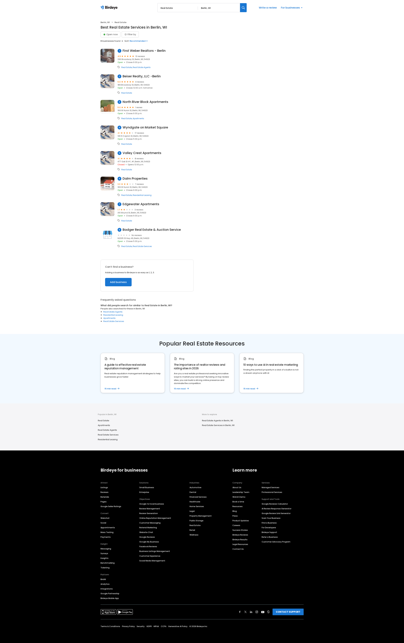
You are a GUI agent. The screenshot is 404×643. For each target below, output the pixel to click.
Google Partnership (110, 593)
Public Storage (196, 520)
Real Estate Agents (142, 67)
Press (235, 516)
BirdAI (103, 579)
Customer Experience (149, 556)
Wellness (194, 534)
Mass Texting (107, 532)
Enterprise (144, 492)
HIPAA (156, 626)
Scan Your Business (271, 518)
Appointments (108, 527)
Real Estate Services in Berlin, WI (218, 425)
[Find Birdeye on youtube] (262, 612)
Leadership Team (240, 492)
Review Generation (148, 513)
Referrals (105, 497)
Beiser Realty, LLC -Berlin (142, 76)
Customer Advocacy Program (276, 541)
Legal (192, 511)
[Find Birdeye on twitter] (245, 612)
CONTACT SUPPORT (288, 611)
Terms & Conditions (110, 626)
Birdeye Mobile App (110, 598)
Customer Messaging (149, 522)
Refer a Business (270, 537)
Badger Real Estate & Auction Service (152, 230)
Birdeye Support (269, 532)
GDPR (149, 626)
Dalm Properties (135, 179)
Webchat (105, 518)
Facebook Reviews (148, 546)
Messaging (106, 548)
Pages (104, 501)
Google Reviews (147, 537)
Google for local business (151, 504)
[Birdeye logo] (110, 8)
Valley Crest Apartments (142, 153)
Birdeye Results (239, 539)
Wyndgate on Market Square (145, 127)
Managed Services (270, 487)
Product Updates (240, 520)
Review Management (149, 508)
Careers (236, 525)
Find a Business (269, 522)
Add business (118, 282)
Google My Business (149, 541)
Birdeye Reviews (240, 534)
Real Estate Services (142, 246)
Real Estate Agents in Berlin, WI (217, 420)
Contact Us (238, 549)
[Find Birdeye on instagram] (256, 612)
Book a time (238, 501)
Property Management (201, 516)
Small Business (146, 487)
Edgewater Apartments (141, 204)
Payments (106, 537)
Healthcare (195, 501)
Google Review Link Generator (276, 513)
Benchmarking (108, 563)
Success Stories (240, 530)
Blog (234, 511)
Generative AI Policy (177, 626)
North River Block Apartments (145, 102)
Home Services (197, 506)
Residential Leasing (142, 195)
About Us (236, 487)
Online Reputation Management (155, 518)
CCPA (163, 626)
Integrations (107, 588)
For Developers (269, 527)
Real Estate (126, 67)
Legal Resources (240, 544)
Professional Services (272, 492)
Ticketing (105, 567)
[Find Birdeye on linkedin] (251, 612)
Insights (104, 558)
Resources (237, 506)
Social (103, 522)
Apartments (138, 118)
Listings (104, 487)
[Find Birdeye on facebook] (240, 612)
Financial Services (198, 497)
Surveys (104, 553)
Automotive (195, 487)
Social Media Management (152, 560)
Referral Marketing (148, 527)
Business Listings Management (154, 551)
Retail (192, 530)
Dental (193, 492)
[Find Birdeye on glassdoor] (268, 612)
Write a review (268, 7)
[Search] (243, 7)
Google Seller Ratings (111, 506)
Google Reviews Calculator (275, 504)
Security (141, 626)
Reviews (104, 492)
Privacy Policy (128, 626)
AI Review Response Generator (276, 508)
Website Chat (146, 532)
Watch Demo (238, 497)
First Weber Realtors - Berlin (144, 51)
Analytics (105, 584)
